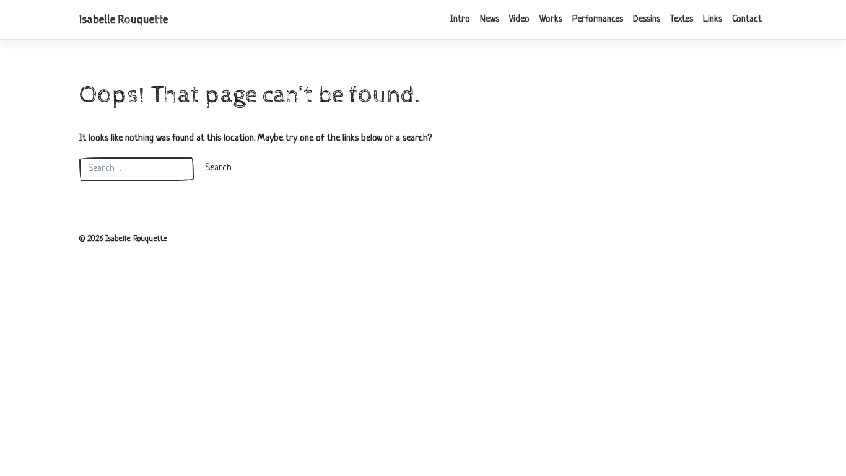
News (489, 19)
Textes (681, 19)
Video (519, 19)
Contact (747, 19)
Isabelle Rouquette (123, 20)
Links (712, 19)
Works (550, 19)
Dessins (646, 19)
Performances (597, 19)
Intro (460, 19)
